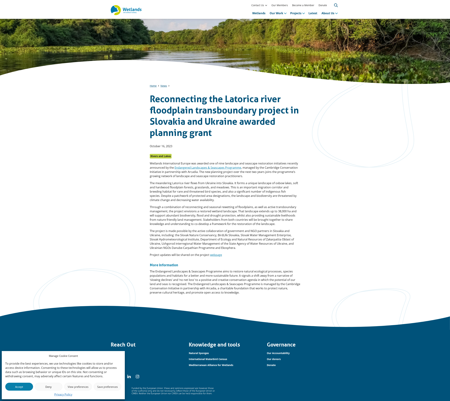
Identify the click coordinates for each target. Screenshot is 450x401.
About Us (328, 13)
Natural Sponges (199, 353)
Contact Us (257, 5)
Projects (295, 13)
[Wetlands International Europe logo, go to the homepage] (126, 10)
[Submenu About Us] (336, 13)
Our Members (279, 5)
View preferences (78, 387)
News (163, 85)
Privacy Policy (63, 394)
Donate (323, 5)
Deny (48, 387)
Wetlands (258, 13)
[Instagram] (137, 376)
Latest (312, 13)
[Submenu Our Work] (285, 13)
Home (153, 85)
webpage (216, 255)
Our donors (274, 359)
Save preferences (107, 387)
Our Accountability (278, 353)
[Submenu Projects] (303, 13)
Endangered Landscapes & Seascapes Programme (208, 168)
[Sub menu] (266, 5)
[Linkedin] (129, 376)
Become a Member (303, 5)
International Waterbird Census (208, 359)
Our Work (276, 13)
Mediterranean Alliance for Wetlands (211, 365)
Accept (19, 387)
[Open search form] (336, 5)
